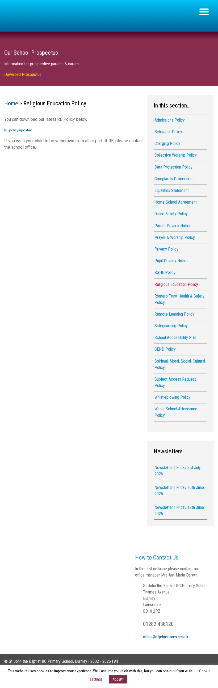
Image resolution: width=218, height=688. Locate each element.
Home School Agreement (175, 202)
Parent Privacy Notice (172, 225)
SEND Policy (165, 349)
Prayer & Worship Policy (174, 237)
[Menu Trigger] (204, 11)
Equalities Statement (171, 190)
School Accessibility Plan (175, 337)
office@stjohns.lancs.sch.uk (165, 636)
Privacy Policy (166, 249)
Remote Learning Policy (174, 314)
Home (11, 103)
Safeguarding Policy (171, 325)
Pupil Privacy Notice (171, 260)
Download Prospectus (22, 74)
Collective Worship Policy (175, 155)
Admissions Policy (169, 120)
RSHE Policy (164, 272)
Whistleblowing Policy (172, 397)
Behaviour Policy (168, 131)
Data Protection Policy (173, 167)
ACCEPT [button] (118, 679)
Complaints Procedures (174, 178)
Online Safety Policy (171, 213)
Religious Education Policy (176, 284)
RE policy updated (18, 130)
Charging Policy (167, 143)
